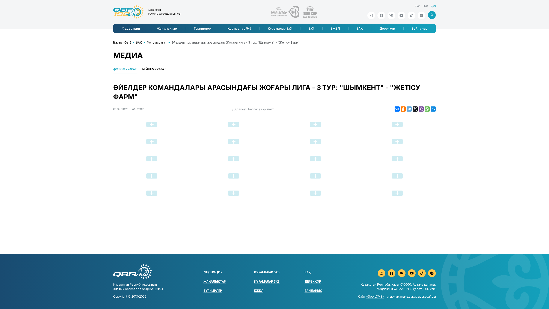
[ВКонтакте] (397, 109)
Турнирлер (202, 28)
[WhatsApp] (427, 109)
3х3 (311, 28)
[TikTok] (411, 15)
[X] (415, 109)
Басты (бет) (122, 42)
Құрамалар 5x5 (239, 28)
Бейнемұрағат (154, 69)
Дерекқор (387, 28)
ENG (425, 6)
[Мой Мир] (433, 109)
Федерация (131, 28)
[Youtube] (401, 15)
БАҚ (360, 28)
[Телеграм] (421, 15)
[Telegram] (409, 109)
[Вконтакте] (391, 15)
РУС (417, 6)
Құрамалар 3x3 (280, 28)
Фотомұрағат (157, 42)
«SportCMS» (375, 296)
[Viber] (421, 109)
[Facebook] (381, 15)
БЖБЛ (335, 28)
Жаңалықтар (167, 28)
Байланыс (419, 28)
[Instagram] (371, 15)
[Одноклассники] (403, 109)
